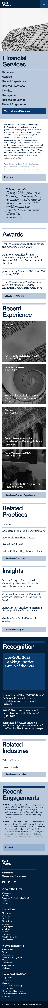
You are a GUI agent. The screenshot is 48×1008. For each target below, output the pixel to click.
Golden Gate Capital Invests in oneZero (19, 619)
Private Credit (10, 767)
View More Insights (14, 629)
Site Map (6, 996)
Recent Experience (14, 81)
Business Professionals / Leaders (17, 898)
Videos (5, 960)
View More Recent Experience (20, 495)
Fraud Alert (7, 988)
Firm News (7, 962)
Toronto (6, 934)
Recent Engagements (16, 104)
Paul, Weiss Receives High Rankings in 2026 (23, 245)
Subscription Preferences (14, 876)
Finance (7, 524)
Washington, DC (9, 937)
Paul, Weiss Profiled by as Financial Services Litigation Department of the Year (22, 259)
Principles (6, 892)
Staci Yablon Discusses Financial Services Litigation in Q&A (21, 596)
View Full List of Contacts (17, 111)
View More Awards (14, 296)
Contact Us (7, 873)
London (5, 923)
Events (5, 952)
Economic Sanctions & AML (18, 537)
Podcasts (6, 968)
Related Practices (13, 86)
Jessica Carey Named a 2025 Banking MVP (23, 272)
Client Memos (8, 965)
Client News (7, 949)
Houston (6, 918)
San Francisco (8, 929)
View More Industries (15, 774)
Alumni (5, 903)
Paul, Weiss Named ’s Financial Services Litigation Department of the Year (22, 284)
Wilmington (7, 939)
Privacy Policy (8, 980)
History (5, 895)
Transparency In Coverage (14, 993)
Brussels (6, 915)
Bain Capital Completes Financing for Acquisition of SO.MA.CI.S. (22, 609)
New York (6, 913)
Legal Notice (8, 977)
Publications (8, 954)
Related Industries (13, 100)
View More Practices (15, 558)
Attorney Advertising (12, 985)
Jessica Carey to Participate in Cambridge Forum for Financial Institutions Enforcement (20, 583)
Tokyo (5, 931)
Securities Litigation (14, 544)
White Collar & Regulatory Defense (22, 551)
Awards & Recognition (12, 957)
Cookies (5, 983)
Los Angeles (7, 926)
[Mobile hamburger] (44, 4)
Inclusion (6, 900)
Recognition (9, 95)
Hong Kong (7, 921)
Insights (7, 90)
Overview (8, 72)
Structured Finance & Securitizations (23, 531)
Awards (7, 76)
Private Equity (10, 760)
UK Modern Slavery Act (12, 991)
